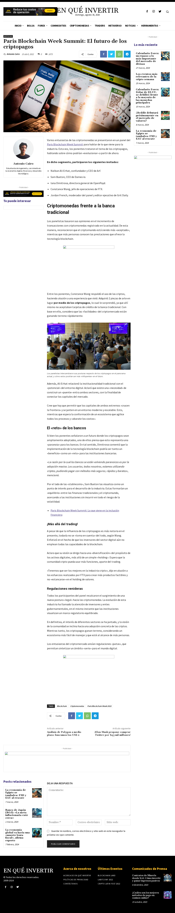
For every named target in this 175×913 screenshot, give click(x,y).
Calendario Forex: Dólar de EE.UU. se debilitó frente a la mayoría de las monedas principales (147, 96)
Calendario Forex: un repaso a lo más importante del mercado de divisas (147, 59)
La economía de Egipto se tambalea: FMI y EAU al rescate (15, 794)
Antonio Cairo (13, 54)
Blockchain (62, 706)
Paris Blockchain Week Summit (65, 144)
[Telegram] (127, 54)
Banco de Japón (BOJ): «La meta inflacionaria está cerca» (16, 814)
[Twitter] (160, 11)
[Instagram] (153, 11)
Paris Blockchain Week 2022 (99, 706)
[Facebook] (147, 11)
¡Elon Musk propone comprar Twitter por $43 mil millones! (113, 734)
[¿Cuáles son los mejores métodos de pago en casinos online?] (168, 895)
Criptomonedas (77, 706)
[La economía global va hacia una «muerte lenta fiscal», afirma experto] (37, 832)
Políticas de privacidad (75, 879)
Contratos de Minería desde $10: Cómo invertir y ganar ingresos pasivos (146, 878)
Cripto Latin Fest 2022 (109, 884)
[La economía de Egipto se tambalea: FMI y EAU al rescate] (37, 793)
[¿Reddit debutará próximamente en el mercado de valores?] (165, 115)
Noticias (8, 36)
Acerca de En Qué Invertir (77, 875)
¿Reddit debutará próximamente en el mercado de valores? (147, 116)
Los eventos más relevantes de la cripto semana (146, 77)
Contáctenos (70, 884)
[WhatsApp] (119, 54)
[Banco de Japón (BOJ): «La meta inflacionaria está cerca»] (37, 813)
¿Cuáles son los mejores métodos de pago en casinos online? (145, 895)
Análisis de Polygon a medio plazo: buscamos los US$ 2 (64, 734)
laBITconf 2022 (105, 879)
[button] (167, 11)
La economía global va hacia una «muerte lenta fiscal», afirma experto (17, 835)
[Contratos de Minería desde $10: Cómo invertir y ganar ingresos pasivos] (168, 877)
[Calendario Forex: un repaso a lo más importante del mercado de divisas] (165, 56)
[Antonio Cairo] (23, 149)
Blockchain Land (107, 875)
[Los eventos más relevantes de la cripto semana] (165, 76)
